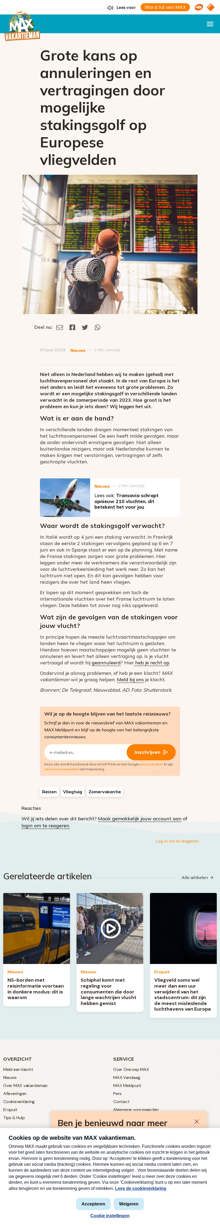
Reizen (49, 791)
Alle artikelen (195, 877)
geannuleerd (106, 663)
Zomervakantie (105, 791)
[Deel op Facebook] (72, 327)
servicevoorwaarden (61, 769)
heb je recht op (151, 663)
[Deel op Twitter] (85, 327)
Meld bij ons (130, 679)
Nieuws (78, 350)
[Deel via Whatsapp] (97, 327)
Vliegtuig (72, 791)
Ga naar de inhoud (110, 4)
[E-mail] (59, 327)
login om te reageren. (45, 825)
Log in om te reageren (177, 841)
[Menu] (210, 24)
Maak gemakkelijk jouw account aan (140, 819)
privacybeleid (151, 764)
